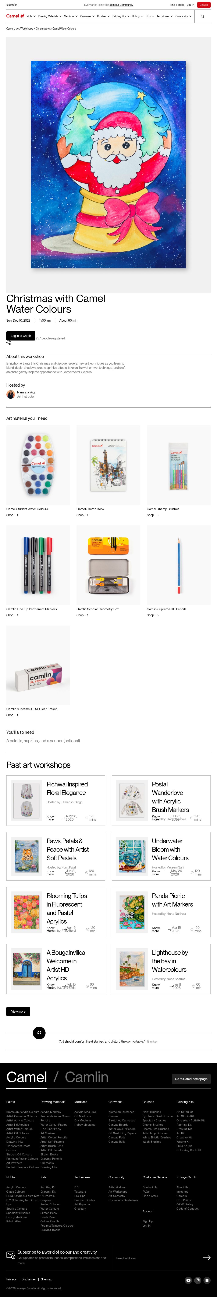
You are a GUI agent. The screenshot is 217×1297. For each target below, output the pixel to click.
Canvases (85, 16)
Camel (26, 1077)
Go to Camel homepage (191, 1079)
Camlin (86, 1077)
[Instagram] (197, 1284)
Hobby (136, 16)
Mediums (69, 16)
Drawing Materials (48, 16)
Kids (148, 16)
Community (181, 16)
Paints (29, 16)
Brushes (101, 16)
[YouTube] (188, 1284)
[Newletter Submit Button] (205, 1258)
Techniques (163, 16)
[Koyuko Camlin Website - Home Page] (15, 16)
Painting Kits (119, 16)
